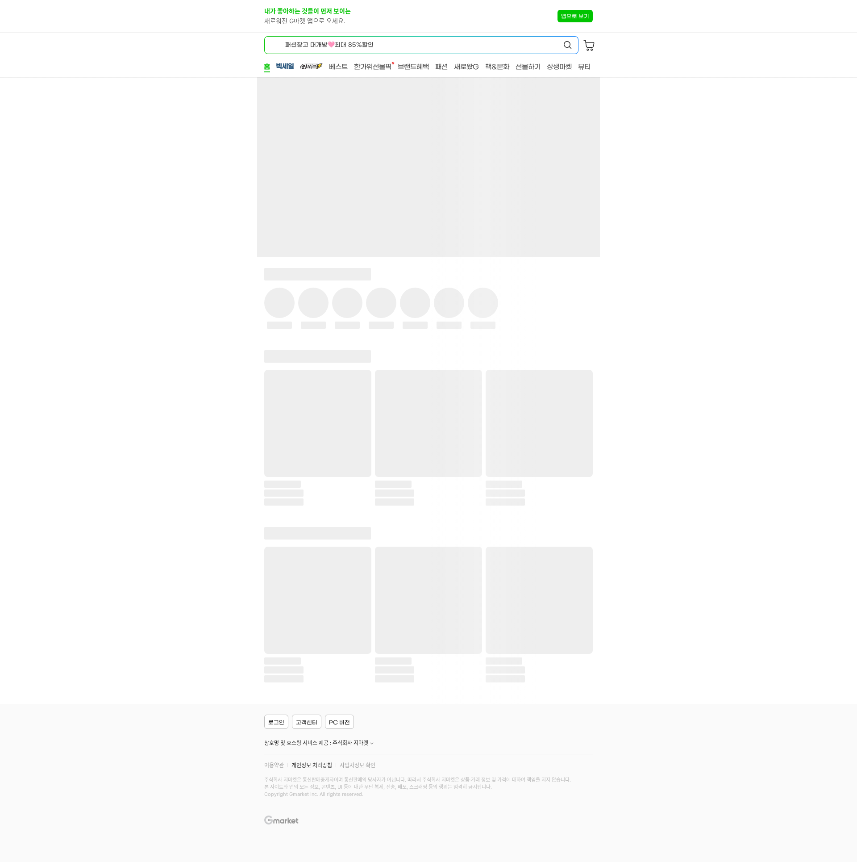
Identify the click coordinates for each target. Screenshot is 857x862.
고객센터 (306, 722)
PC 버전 (339, 722)
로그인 (276, 722)
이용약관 (274, 765)
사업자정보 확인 (357, 765)
